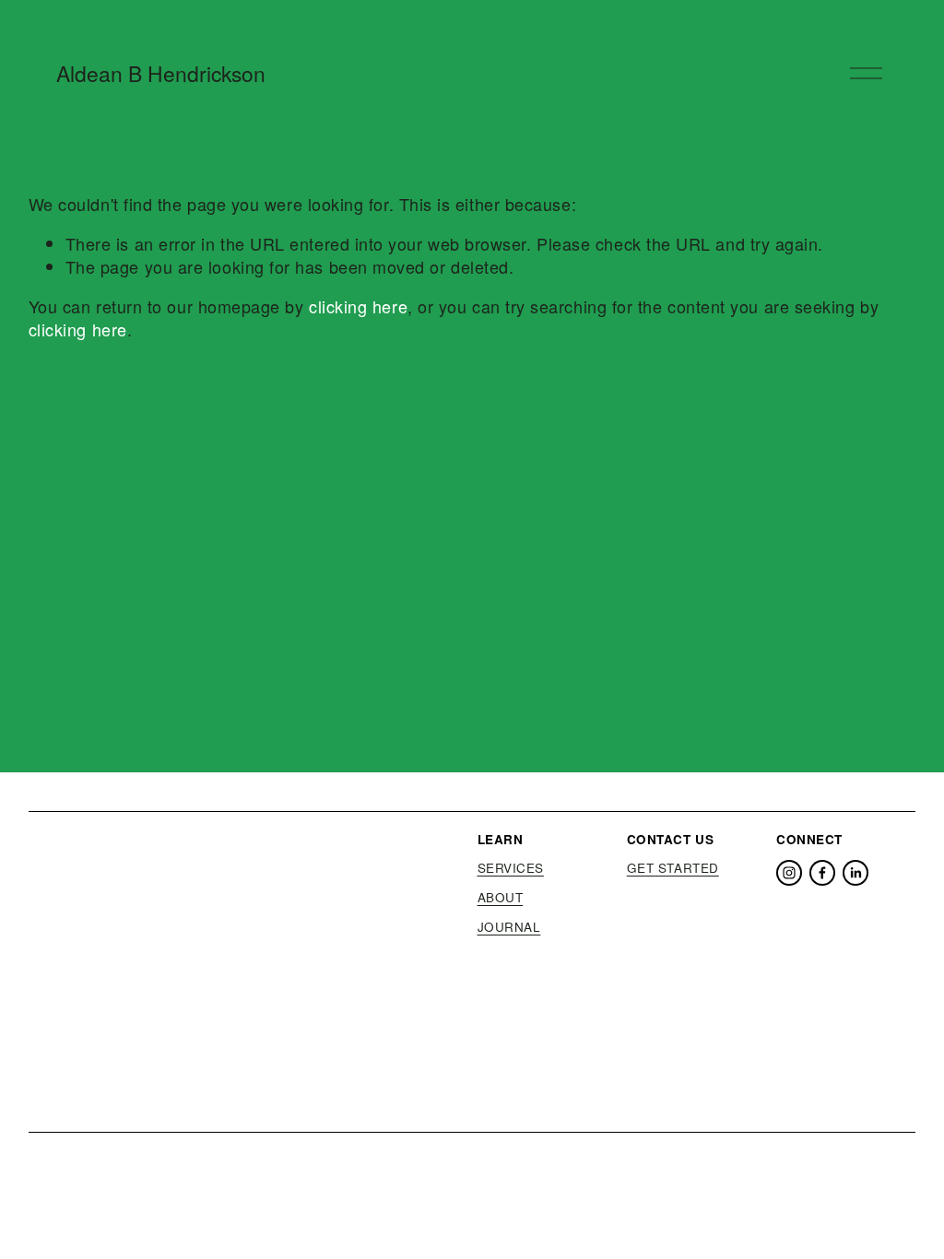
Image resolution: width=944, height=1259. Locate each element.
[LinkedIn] (855, 873)
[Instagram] (789, 873)
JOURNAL (509, 927)
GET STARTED (673, 868)
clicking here (358, 306)
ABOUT (501, 897)
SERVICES (511, 868)
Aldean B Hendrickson (161, 73)
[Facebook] (822, 873)
